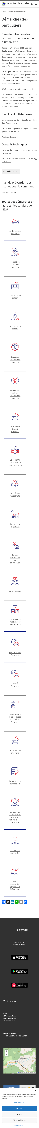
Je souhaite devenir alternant (15, 429)
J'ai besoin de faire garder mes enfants (15, 622)
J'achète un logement (15, 525)
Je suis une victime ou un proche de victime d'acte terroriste (15, 817)
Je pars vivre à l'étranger (15, 653)
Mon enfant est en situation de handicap (15, 394)
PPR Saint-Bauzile (9, 192)
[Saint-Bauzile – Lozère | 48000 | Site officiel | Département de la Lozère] (4, 3)
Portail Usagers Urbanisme (19, 66)
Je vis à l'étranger (15, 684)
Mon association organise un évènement (15, 885)
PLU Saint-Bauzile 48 (10, 137)
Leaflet (21, 1073)
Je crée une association (15, 851)
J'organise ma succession (15, 782)
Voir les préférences (19, 1120)
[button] (36, 1090)
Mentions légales (18, 1125)
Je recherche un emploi (15, 751)
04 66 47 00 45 (10, 1020)
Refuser (19, 1114)
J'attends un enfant (15, 296)
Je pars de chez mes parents (15, 264)
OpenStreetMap (30, 1073)
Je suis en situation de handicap (15, 359)
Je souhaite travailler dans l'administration (15, 462)
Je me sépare (15, 591)
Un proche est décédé (15, 327)
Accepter (19, 1108)
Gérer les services (19, 1102)
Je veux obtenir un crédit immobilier (15, 559)
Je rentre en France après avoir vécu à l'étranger (15, 718)
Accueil (4, 12)
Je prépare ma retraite (15, 494)
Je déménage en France (15, 232)
